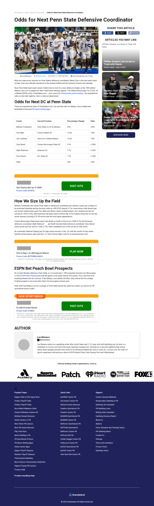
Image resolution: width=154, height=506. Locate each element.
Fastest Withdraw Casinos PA (26, 412)
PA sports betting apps (41, 109)
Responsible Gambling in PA (107, 401)
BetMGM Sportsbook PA (70, 416)
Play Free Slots (20, 431)
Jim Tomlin (89, 76)
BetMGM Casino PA (68, 420)
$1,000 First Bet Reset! (26, 307)
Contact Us (100, 435)
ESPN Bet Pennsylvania (31, 276)
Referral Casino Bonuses (70, 405)
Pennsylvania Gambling (23, 458)
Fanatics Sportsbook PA (69, 408)
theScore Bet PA (66, 435)
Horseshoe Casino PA (69, 401)
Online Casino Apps (22, 447)
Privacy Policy (101, 447)
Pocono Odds (19, 470)
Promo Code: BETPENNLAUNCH (29, 256)
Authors (99, 424)
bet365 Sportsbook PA (69, 447)
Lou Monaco (26, 76)
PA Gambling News (103, 431)
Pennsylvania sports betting (72, 93)
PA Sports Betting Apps (23, 443)
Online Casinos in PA (22, 420)
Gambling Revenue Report (106, 416)
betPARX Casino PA (68, 397)
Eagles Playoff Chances (23, 450)
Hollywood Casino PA (68, 443)
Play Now (76, 251)
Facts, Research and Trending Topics (110, 428)
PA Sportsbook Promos (23, 439)
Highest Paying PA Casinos (25, 466)
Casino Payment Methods (106, 397)
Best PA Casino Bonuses (24, 428)
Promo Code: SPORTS (25, 191)
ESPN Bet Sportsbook (69, 428)
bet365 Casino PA (67, 450)
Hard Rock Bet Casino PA (70, 454)
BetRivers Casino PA (68, 431)
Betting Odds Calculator (105, 412)
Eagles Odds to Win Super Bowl (26, 397)
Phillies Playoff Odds (22, 405)
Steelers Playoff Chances (24, 454)
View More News (120, 135)
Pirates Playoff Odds (22, 401)
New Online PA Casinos (23, 424)
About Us (99, 420)
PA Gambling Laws (103, 408)
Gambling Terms (102, 450)
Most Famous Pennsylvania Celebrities (29, 462)
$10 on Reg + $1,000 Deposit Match (32, 253)
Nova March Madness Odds (25, 408)
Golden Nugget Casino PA (70, 439)
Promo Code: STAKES (25, 311)
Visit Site (76, 186)
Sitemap (99, 439)
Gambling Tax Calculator (105, 405)
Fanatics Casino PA (68, 412)
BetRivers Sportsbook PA (70, 424)
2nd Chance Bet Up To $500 (29, 187)
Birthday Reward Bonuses (24, 416)
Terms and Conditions (104, 443)
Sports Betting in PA (22, 435)
